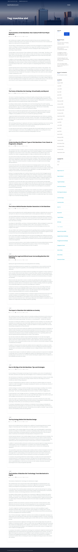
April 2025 (59, 131)
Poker (58, 161)
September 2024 (61, 152)
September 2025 (61, 116)
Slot (10, 30)
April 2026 (59, 95)
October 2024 (60, 149)
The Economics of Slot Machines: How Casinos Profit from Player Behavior (29, 33)
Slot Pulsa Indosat (61, 186)
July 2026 (59, 85)
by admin (26, 36)
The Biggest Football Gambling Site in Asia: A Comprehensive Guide (62, 54)
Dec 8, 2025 (12, 208)
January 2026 (60, 104)
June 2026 (59, 89)
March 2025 (59, 134)
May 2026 (59, 92)
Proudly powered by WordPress (13, 550)
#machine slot (20, 36)
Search (59, 30)
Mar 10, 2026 (12, 36)
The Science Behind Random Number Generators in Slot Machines (29, 206)
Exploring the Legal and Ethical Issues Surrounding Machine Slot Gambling (29, 257)
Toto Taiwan (60, 226)
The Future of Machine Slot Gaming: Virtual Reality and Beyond (29, 91)
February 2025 (60, 137)
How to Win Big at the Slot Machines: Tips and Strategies (27, 367)
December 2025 (60, 107)
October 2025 (60, 113)
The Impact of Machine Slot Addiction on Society (24, 310)
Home (68, 5)
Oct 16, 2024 (12, 477)
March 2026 (59, 98)
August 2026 (60, 82)
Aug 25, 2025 (12, 369)
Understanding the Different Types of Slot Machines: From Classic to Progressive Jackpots (30, 143)
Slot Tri (59, 207)
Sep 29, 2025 (12, 312)
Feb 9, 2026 (12, 93)
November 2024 (60, 146)
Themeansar (30, 550)
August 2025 (60, 119)
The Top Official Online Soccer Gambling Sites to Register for (62, 65)
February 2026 (60, 101)
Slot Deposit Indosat (62, 192)
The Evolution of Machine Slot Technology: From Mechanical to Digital (29, 474)
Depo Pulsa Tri (60, 170)
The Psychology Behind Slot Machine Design (23, 419)
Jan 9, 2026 (12, 146)
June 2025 (59, 125)
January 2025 (60, 140)
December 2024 (60, 143)
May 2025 (59, 128)
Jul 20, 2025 (12, 421)
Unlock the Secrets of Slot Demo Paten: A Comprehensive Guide (63, 48)
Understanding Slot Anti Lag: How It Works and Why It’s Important (63, 59)
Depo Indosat (60, 176)
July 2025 (59, 122)
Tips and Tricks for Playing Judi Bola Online (62, 43)
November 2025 (60, 110)
